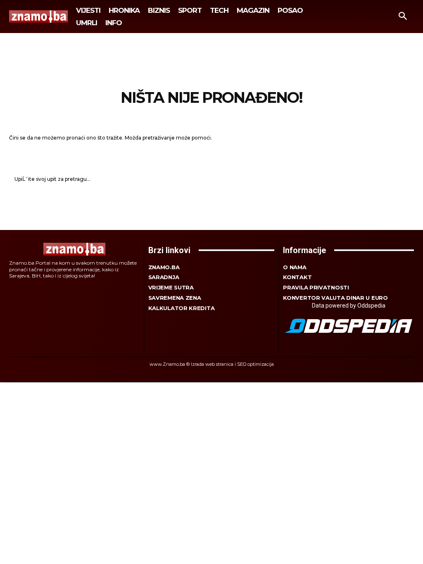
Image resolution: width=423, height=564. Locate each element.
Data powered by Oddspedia (348, 305)
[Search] (403, 179)
